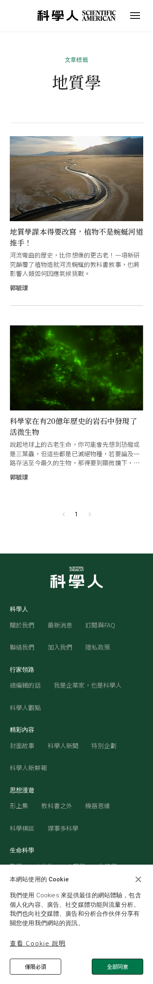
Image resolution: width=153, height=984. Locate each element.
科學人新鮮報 (28, 767)
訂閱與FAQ (100, 625)
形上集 (19, 805)
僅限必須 (35, 967)
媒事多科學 (63, 828)
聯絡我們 (22, 647)
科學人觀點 (25, 707)
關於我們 (22, 625)
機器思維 (97, 805)
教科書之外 (56, 805)
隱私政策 (97, 647)
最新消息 (60, 625)
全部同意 (117, 967)
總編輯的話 (25, 685)
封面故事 (22, 745)
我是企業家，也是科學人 (88, 685)
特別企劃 (103, 745)
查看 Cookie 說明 (38, 943)
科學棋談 (22, 828)
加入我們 (60, 647)
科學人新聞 (63, 745)
